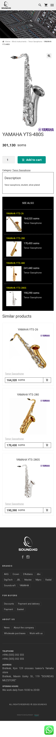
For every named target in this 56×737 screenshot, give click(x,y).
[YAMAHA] (46, 129)
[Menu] (52, 5)
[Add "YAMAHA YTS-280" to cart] (47, 445)
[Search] (40, 5)
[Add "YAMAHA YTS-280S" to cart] (47, 510)
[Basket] (46, 5)
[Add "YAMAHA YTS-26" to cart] (47, 380)
